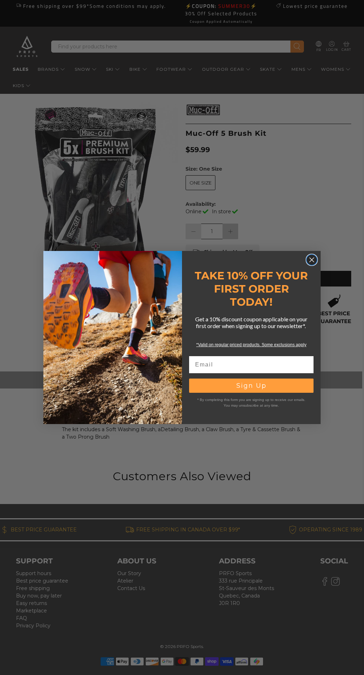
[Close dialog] (311, 260)
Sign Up (251, 386)
